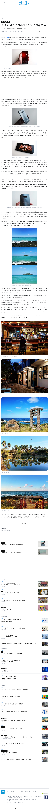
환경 (39, 6)
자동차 (32, 6)
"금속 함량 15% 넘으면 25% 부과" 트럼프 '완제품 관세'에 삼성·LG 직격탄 (18, 643)
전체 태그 (17, 793)
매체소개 (8, 791)
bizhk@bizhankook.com (11, 800)
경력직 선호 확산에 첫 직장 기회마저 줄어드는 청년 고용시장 (15, 628)
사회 (35, 6)
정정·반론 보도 (9, 793)
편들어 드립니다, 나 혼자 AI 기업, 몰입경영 (11, 727)
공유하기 (25, 523)
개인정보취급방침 (27, 791)
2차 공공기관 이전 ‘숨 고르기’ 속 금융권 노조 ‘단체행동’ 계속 (15, 689)
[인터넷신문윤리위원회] (45, 793)
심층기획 (5, 6)
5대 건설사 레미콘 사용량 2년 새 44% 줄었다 (11, 652)
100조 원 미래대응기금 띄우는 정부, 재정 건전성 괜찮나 (14, 711)
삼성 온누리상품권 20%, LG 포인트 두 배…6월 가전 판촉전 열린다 (11, 620)
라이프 (47, 6)
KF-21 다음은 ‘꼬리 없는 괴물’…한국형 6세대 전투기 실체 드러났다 (17, 736)
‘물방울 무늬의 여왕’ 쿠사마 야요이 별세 (10, 696)
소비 (28, 6)
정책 (21, 6)
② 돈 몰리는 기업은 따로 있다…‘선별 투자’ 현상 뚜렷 (13, 719)
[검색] (4, 3)
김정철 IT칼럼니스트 (4, 31)
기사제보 (16, 791)
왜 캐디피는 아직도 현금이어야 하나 (9, 752)
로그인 (46, 2)
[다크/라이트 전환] (2, 3)
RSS (13, 793)
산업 (9, 6)
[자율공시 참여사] (46, 797)
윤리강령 (12, 791)
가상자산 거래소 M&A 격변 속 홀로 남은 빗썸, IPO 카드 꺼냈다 (16, 759)
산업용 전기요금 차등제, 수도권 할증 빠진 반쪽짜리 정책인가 (15, 704)
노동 (24, 6)
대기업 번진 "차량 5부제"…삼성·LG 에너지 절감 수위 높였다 (9, 636)
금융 (13, 6)
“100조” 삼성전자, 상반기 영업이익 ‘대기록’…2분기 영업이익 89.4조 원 (12, 660)
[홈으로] (3, 792)
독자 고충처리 (21, 791)
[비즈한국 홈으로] (24, 3)
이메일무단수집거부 (34, 791)
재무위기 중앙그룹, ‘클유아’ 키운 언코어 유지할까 (12, 743)
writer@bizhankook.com (5, 530)
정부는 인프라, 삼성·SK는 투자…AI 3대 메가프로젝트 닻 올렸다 (9, 677)
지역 (43, 6)
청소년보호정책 (40, 791)
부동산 (17, 6)
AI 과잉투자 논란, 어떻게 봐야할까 (9, 669)
